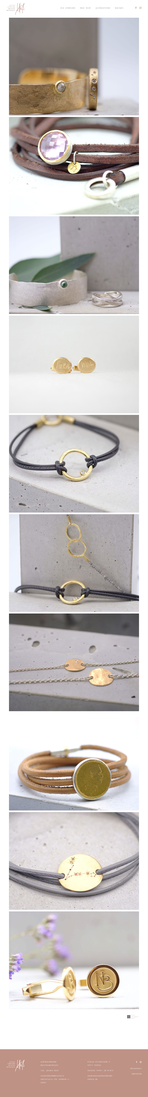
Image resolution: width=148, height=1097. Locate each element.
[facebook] (136, 8)
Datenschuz (135, 1068)
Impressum (136, 1074)
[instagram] (140, 8)
